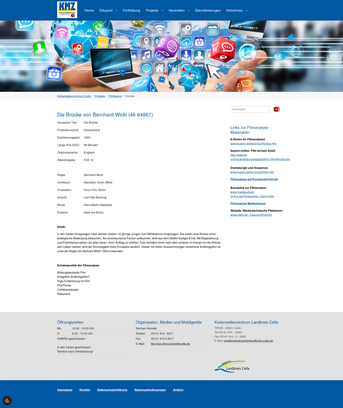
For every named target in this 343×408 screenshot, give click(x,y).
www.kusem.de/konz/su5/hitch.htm (252, 172)
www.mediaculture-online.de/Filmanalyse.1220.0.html (252, 194)
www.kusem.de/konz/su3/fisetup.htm (253, 143)
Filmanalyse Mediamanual (247, 203)
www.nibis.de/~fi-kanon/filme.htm (251, 215)
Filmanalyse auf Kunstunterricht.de (254, 179)
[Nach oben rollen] (335, 400)
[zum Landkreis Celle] (231, 367)
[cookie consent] (7, 401)
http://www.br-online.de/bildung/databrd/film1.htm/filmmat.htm (260, 157)
